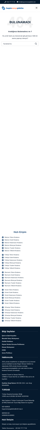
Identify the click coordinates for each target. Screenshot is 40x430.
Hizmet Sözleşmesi (8, 347)
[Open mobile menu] (36, 8)
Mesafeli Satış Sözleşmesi (10, 338)
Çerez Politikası (7, 353)
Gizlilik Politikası (7, 341)
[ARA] (35, 43)
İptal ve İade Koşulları (9, 335)
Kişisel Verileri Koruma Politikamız (13, 344)
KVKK (4, 350)
